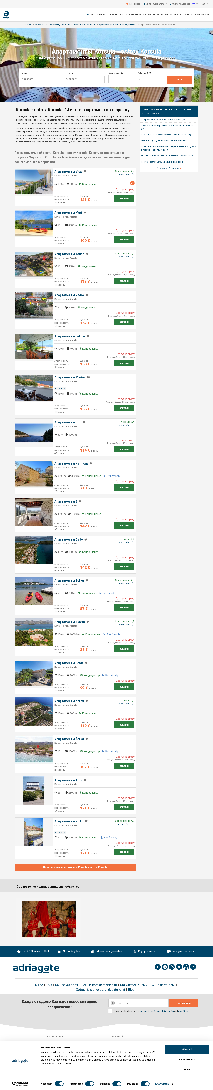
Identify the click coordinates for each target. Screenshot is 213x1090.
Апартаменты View (68, 171)
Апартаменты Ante (68, 780)
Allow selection (187, 1059)
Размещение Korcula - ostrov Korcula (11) (166, 134)
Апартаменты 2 (65, 501)
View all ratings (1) (126, 257)
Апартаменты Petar (68, 663)
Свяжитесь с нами (133, 985)
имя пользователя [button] (155, 4)
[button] (195, 4)
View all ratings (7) (126, 625)
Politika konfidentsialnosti (99, 985)
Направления (199, 15)
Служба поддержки (180, 4)
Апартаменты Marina (69, 377)
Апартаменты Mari (68, 213)
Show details (162, 1084)
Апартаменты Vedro (69, 295)
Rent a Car (180, 15)
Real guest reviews (183, 951)
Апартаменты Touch (69, 254)
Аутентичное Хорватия (143, 15)
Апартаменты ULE (67, 422)
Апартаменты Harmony (71, 463)
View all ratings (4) (126, 174)
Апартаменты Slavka (69, 622)
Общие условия (66, 985)
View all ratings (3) (126, 542)
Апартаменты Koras (69, 701)
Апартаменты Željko (69, 580)
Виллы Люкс (118, 15)
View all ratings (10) (126, 824)
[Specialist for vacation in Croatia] (36, 968)
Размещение (99, 15)
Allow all (187, 1049)
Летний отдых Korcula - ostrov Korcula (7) (164, 140)
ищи (179, 79)
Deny (187, 1069)
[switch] (89, 1083)
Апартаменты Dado (68, 539)
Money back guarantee (109, 951)
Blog (131, 989)
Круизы (166, 15)
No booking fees (71, 951)
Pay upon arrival (146, 951)
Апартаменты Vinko (68, 821)
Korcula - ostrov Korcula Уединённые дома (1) (163, 162)
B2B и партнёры (163, 985)
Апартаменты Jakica (69, 336)
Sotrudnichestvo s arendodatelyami (100, 989)
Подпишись (184, 1003)
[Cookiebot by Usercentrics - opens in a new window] (20, 1084)
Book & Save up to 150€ (35, 951)
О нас (39, 985)
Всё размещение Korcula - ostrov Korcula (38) (163, 119)
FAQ (49, 985)
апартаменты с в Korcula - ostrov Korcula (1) (168, 155)
